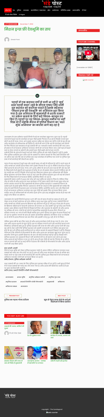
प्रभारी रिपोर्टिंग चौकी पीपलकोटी (32, 282)
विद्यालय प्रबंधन (12, 286)
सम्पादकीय (76, 10)
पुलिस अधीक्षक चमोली (37, 277)
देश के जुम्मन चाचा (34, 335)
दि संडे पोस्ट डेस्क (15, 333)
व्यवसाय (25, 286)
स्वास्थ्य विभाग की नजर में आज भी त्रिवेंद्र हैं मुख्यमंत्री (13, 362)
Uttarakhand (11, 24)
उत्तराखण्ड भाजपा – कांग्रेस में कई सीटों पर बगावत (36, 362)
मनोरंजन (55, 10)
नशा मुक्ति (21, 277)
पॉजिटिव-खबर (65, 10)
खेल (49, 10)
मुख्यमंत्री (51, 282)
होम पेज (8, 10)
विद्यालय (62, 282)
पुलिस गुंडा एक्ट (55, 277)
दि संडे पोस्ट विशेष (11, 15)
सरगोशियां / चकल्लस (38, 10)
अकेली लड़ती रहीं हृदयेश (58, 361)
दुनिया (19, 10)
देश (14, 10)
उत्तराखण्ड (10, 277)
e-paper (22, 15)
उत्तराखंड (26, 10)
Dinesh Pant (15, 39)
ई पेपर (84, 10)
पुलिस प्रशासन (12, 282)
